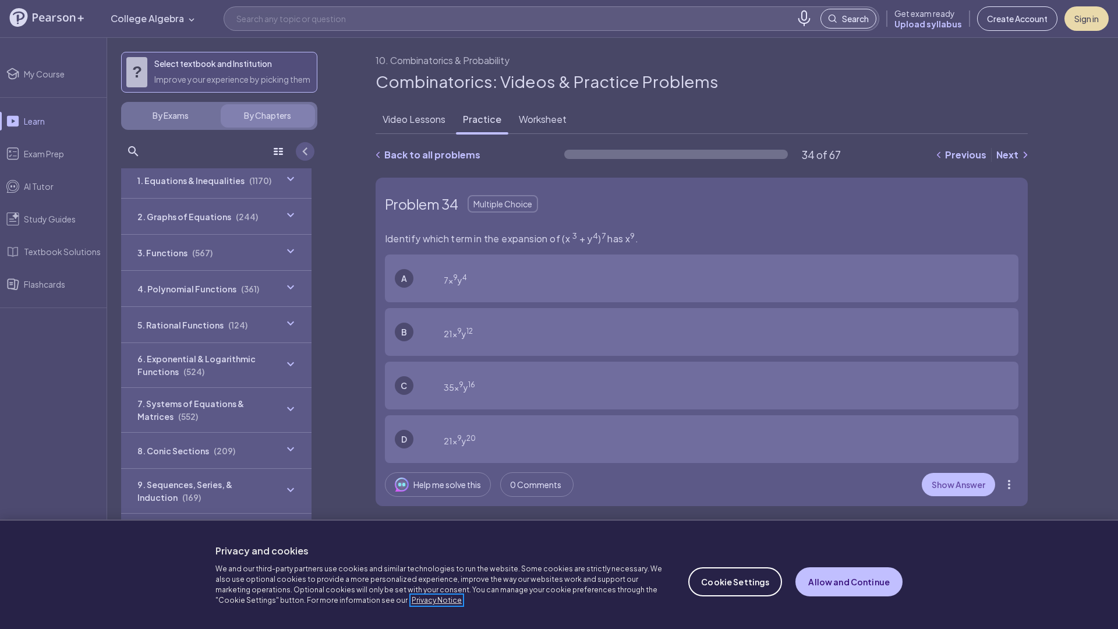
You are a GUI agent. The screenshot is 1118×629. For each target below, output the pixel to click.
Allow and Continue (849, 582)
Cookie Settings (735, 582)
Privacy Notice (437, 600)
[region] (559, 574)
